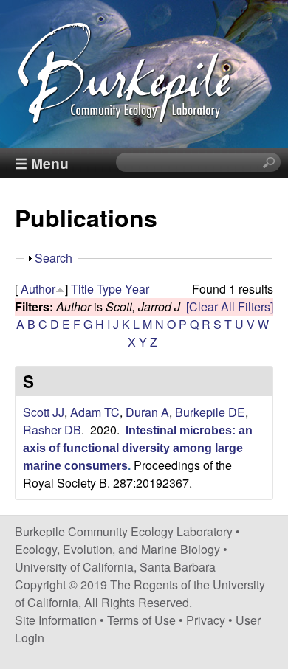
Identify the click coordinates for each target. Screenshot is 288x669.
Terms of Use (141, 619)
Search (53, 257)
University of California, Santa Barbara (115, 566)
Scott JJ (43, 411)
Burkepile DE (210, 411)
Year (137, 288)
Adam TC (95, 411)
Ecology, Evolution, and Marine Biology (117, 549)
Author (38, 288)
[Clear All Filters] (229, 306)
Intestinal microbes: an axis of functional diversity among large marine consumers (138, 448)
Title (82, 288)
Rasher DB (52, 429)
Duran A (147, 411)
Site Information (56, 619)
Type (109, 288)
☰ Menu (42, 163)
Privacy (205, 619)
